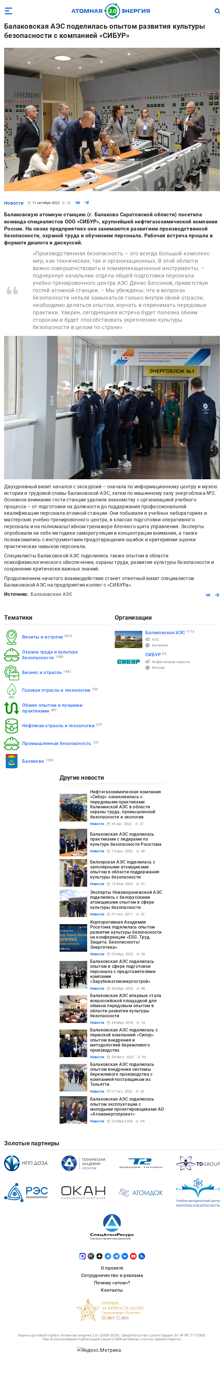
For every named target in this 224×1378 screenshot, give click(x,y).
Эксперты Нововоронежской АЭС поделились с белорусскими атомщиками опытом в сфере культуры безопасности (126, 900)
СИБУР (153, 654)
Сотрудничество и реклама (112, 1275)
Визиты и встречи (42, 637)
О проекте (112, 1268)
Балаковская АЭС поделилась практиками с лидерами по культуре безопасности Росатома (126, 839)
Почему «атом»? (112, 1282)
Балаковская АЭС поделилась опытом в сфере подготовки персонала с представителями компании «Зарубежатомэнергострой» (122, 971)
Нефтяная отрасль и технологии (58, 725)
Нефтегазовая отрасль (171, 662)
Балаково (33, 761)
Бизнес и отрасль (42, 672)
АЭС (155, 639)
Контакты (112, 1290)
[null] (78, 203)
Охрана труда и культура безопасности (50, 654)
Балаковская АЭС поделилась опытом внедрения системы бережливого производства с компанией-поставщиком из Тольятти (122, 1074)
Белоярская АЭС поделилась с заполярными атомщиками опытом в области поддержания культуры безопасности (125, 869)
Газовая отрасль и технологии (56, 690)
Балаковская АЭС (165, 632)
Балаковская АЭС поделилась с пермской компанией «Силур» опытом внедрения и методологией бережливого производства (124, 1040)
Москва (158, 668)
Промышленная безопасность (56, 743)
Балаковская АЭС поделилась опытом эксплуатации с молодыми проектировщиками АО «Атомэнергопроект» (127, 1106)
